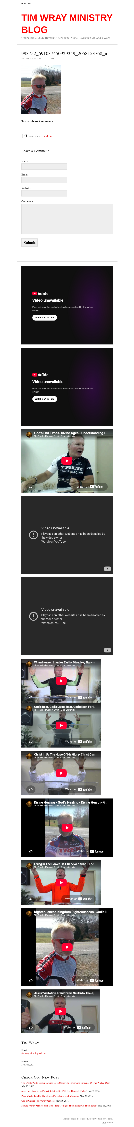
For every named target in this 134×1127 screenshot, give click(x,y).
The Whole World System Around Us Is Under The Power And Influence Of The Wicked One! (65, 1082)
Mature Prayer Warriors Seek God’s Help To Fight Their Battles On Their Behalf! (59, 1105)
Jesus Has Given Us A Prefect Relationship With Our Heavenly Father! (54, 1090)
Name (24, 161)
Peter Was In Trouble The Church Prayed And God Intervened (50, 1095)
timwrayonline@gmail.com (34, 1053)
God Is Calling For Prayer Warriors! (38, 1100)
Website (26, 188)
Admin (107, 1122)
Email (24, 174)
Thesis (109, 1118)
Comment (27, 201)
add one (48, 136)
